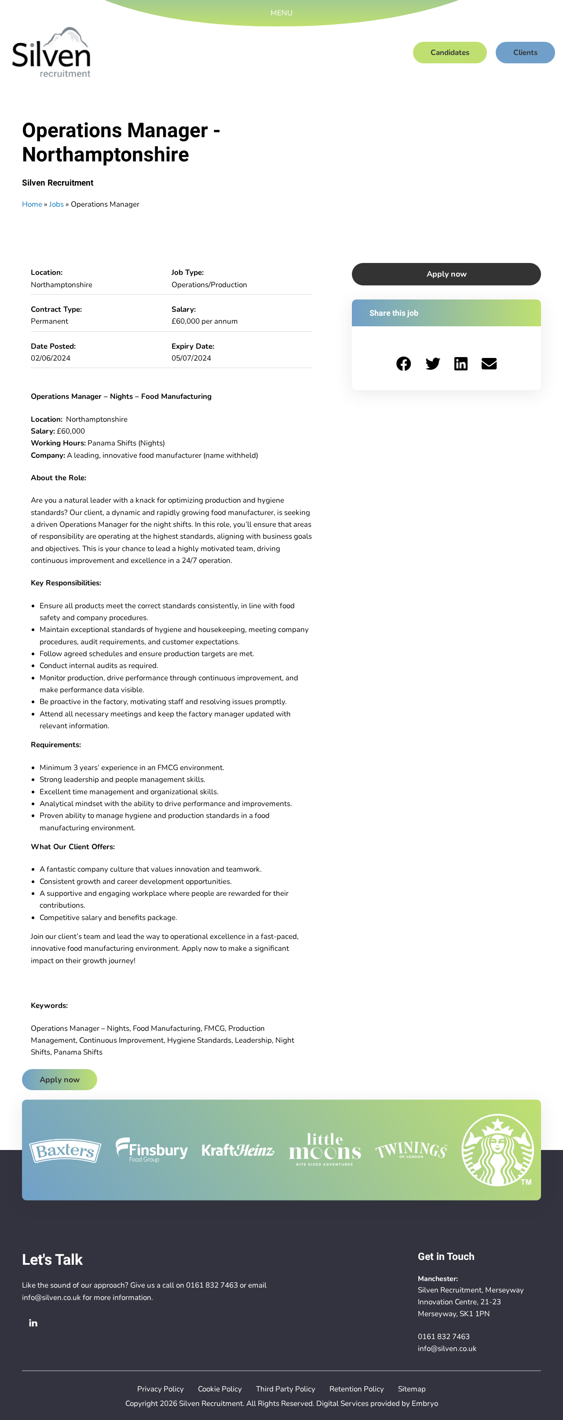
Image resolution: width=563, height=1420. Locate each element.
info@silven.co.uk (51, 1297)
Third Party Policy (285, 1389)
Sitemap (412, 1389)
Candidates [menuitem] (450, 52)
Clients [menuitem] (525, 52)
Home (32, 204)
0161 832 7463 (212, 1285)
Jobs (56, 204)
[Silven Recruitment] (51, 52)
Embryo (425, 1403)
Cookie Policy (220, 1389)
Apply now (60, 1079)
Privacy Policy (160, 1389)
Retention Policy (356, 1389)
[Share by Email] (489, 363)
